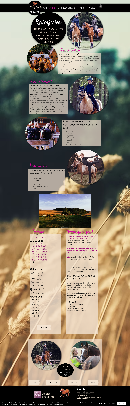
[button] (100, 6)
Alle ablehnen (112, 403)
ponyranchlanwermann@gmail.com (89, 397)
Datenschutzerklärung (58, 404)
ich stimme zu (122, 403)
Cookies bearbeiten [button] (101, 403)
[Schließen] (128, 403)
